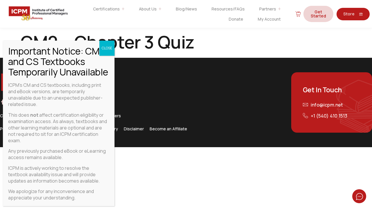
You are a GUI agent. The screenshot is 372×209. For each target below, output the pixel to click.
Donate (236, 19)
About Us (148, 9)
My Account (269, 19)
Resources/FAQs (228, 9)
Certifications (106, 9)
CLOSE (107, 48)
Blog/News (186, 9)
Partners (267, 9)
